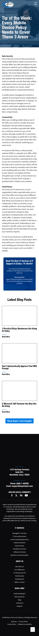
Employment (19, 579)
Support (19, 606)
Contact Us (19, 603)
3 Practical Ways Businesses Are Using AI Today (19, 329)
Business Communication (19, 555)
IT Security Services (19, 536)
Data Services (19, 546)
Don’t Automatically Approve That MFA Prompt (19, 367)
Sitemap (14, 621)
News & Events (20, 597)
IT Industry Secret (19, 573)
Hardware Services (19, 549)
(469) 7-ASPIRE (22, 483)
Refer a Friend (19, 582)
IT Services (19, 528)
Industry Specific (19, 543)
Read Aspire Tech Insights (19, 420)
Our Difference (19, 570)
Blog (19, 600)
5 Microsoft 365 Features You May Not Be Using (19, 404)
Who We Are (19, 566)
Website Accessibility (25, 624)
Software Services (19, 552)
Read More (6, 337)
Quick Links (19, 588)
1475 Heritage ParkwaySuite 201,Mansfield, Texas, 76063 (20, 472)
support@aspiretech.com (22, 486)
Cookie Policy (11, 624)
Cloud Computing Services (19, 539)
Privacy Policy (23, 621)
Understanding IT (19, 594)
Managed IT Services (19, 533)
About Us (19, 561)
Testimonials (19, 576)
